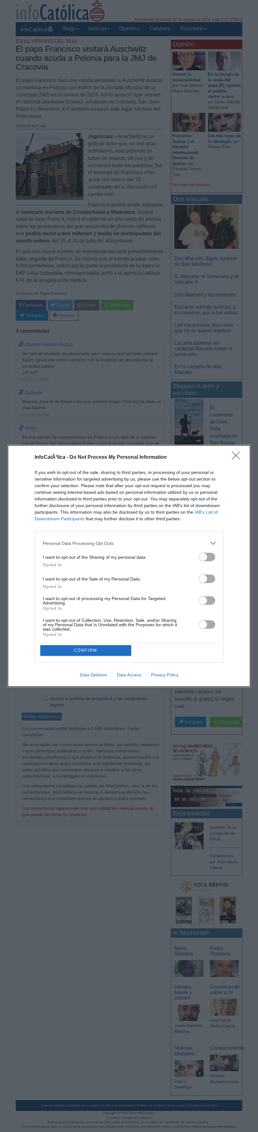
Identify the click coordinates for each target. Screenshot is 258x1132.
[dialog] (129, 566)
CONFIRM (85, 650)
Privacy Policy (164, 674)
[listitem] (129, 543)
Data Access (129, 674)
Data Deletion (93, 674)
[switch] (207, 557)
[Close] (238, 458)
